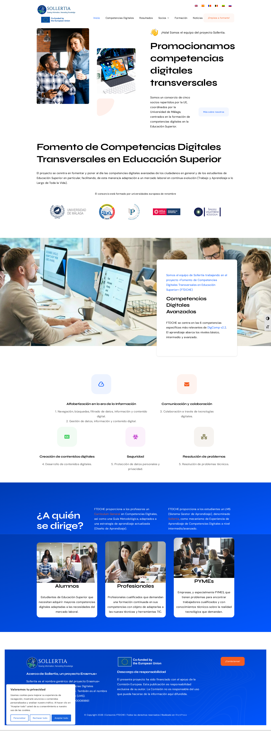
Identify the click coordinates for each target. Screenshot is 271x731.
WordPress (181, 714)
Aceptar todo (61, 718)
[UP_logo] (134, 205)
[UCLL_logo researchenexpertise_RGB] (166, 210)
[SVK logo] (207, 208)
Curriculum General (107, 514)
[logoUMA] (68, 206)
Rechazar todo (40, 718)
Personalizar (19, 718)
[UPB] (107, 205)
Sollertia (199, 275)
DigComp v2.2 (216, 327)
